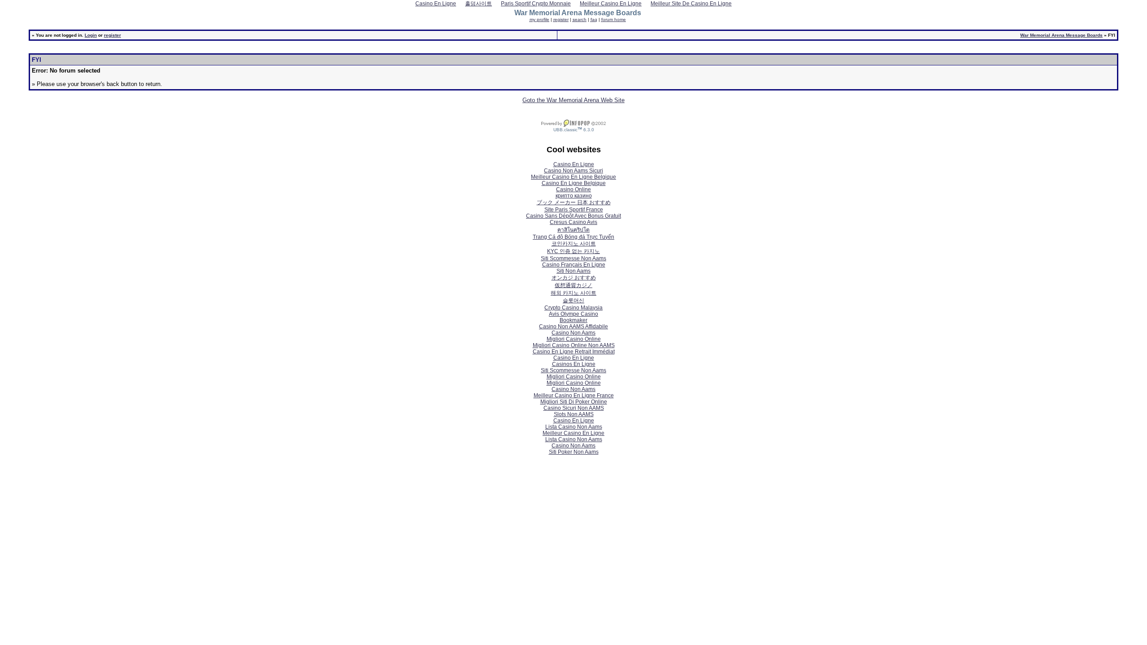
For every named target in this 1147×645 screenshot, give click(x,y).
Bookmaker (573, 320)
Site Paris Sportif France (573, 209)
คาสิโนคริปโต (573, 230)
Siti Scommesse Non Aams (573, 258)
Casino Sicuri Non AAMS (573, 408)
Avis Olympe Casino (573, 314)
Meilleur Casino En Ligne (573, 433)
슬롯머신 (573, 300)
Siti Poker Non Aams (574, 452)
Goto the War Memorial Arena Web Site (573, 100)
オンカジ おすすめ (574, 278)
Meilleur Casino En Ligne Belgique (573, 177)
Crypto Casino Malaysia (573, 308)
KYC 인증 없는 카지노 (573, 251)
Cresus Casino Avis (573, 222)
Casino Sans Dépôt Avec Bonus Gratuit (573, 216)
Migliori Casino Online (574, 339)
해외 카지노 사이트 (573, 293)
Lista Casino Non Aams (573, 427)
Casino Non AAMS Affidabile (573, 326)
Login (91, 35)
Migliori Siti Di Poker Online (573, 402)
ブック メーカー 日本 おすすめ (574, 202)
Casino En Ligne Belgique (574, 183)
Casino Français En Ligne (573, 265)
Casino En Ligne (573, 164)
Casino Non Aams (573, 333)
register (112, 35)
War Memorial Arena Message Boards (1061, 35)
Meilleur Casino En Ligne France (574, 395)
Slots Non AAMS (574, 414)
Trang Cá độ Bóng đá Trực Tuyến (573, 237)
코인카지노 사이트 (574, 244)
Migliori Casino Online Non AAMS (574, 345)
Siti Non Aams (573, 271)
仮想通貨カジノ (573, 285)
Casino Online (573, 189)
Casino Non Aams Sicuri (573, 171)
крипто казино (574, 196)
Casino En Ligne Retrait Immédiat (574, 351)
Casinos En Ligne (573, 364)
